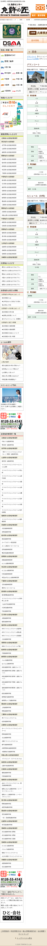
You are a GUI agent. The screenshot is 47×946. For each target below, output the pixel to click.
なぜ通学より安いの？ (8, 372)
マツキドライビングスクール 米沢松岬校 (12, 511)
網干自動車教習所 (7, 744)
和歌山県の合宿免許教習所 (10, 215)
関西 (21, 19)
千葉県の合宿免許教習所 (9, 173)
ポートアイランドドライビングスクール (12, 729)
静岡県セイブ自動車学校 (9, 700)
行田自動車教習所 (7, 574)
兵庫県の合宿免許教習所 (9, 211)
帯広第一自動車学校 (8, 445)
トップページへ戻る (24, 938)
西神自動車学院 (6, 734)
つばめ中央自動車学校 (8, 604)
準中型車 (7, 73)
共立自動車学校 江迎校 (8, 838)
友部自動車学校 (6, 532)
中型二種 (19, 79)
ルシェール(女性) (33, 59)
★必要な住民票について (9, 315)
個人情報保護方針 (29, 931)
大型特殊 (7, 91)
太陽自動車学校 (6, 618)
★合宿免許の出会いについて (10, 333)
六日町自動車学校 (7, 607)
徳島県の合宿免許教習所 (9, 233)
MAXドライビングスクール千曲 (11, 646)
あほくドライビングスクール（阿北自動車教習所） (12, 784)
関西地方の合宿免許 (7, 208)
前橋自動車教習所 (7, 560)
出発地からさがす (7, 263)
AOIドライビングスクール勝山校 (11, 632)
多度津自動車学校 (7, 807)
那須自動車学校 (6, 539)
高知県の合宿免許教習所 (9, 240)
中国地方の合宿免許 (7, 219)
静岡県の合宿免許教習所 (9, 197)
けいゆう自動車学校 (8, 845)
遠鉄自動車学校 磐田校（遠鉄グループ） (12, 689)
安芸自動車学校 (6, 814)
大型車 (6, 85)
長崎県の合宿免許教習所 (9, 250)
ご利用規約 (5, 931)
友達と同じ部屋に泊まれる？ (10, 376)
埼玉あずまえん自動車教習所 (10, 577)
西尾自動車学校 (6, 711)
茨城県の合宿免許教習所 (9, 159)
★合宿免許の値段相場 (8, 326)
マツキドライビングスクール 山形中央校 (12, 477)
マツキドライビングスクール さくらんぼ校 (12, 466)
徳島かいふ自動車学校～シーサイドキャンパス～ (12, 795)
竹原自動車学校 (6, 776)
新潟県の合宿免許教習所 (9, 180)
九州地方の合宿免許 (7, 243)
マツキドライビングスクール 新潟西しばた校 (12, 599)
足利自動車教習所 (7, 549)
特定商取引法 (16, 931)
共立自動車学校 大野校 (8, 835)
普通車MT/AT (9, 55)
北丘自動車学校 (6, 866)
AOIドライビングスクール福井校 (11, 628)
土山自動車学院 (6, 737)
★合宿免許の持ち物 (8, 312)
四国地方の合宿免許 (7, 229)
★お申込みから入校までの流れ (11, 301)
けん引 (18, 91)
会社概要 (41, 931)
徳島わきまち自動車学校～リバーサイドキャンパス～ (12, 790)
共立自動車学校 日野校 (8, 831)
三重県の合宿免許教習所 (9, 204)
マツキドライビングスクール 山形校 (12, 488)
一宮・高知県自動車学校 (9, 817)
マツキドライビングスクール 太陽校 (12, 483)
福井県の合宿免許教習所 (9, 187)
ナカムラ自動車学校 (8, 849)
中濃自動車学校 (6, 653)
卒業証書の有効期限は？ (9, 379)
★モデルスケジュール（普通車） (12, 319)
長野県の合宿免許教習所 (9, 190)
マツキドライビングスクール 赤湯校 (12, 505)
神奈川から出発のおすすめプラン (12, 270)
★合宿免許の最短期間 (8, 329)
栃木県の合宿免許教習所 (9, 162)
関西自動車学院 (6, 803)
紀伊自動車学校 (6, 721)
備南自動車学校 (6, 772)
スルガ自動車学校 (7, 660)
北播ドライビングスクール (10, 741)
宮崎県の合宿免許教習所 (9, 254)
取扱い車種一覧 (7, 50)
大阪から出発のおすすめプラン (11, 277)
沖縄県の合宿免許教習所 (9, 257)
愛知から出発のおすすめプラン (11, 274)
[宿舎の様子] (35, 77)
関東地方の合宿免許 (7, 156)
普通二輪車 (8, 61)
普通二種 (19, 73)
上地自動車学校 (6, 707)
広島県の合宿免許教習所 (9, 226)
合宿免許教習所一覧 (8, 434)
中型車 (6, 79)
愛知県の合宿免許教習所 (9, 201)
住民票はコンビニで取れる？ (10, 369)
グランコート (31, 57)
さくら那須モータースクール (10, 546)
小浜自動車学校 (6, 639)
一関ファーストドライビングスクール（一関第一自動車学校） (12, 453)
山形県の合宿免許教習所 (9, 148)
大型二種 (19, 85)
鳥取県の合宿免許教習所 (9, 222)
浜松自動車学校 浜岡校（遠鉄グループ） (12, 672)
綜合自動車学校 (6, 693)
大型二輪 (7, 67)
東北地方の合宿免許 (7, 142)
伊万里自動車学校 (7, 824)
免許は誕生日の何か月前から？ (11, 365)
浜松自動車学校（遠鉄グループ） (12, 667)
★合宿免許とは (6, 298)
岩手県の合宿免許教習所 (9, 145)
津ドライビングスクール (9, 718)
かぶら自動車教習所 (8, 563)
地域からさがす (7, 98)
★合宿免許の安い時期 (8, 336)
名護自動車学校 (6, 863)
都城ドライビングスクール (10, 852)
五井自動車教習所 (7, 584)
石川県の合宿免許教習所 (9, 183)
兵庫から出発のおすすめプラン (11, 281)
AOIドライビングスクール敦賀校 (11, 635)
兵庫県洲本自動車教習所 (9, 748)
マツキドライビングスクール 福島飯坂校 (12, 520)
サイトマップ (23, 934)
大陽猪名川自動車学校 (8, 751)
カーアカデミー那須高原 (9, 542)
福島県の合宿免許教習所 (9, 152)
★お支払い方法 (6, 305)
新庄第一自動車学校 (8, 461)
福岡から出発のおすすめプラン (11, 284)
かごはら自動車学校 (8, 570)
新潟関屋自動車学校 (8, 595)
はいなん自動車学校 (8, 663)
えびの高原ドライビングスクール (12, 856)
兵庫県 (28, 19)
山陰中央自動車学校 (8, 765)
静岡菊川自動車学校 (8, 697)
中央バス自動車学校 (8, 441)
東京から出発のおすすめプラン (11, 267)
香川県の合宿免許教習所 (9, 236)
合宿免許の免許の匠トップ (8, 19)
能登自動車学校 (6, 621)
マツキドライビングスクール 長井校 (12, 500)
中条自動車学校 (6, 611)
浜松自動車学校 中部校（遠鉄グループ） (12, 683)
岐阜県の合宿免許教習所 (9, 194)
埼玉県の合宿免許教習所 (9, 169)
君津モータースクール (8, 588)
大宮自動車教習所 (7, 528)
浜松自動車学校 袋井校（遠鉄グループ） (12, 677)
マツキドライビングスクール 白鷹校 (12, 494)
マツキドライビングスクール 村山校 (12, 471)
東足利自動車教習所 (8, 553)
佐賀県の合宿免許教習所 (9, 247)
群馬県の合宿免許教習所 (9, 166)
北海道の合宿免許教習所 (9, 138)
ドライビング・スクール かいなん (12, 758)
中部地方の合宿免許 (7, 177)
